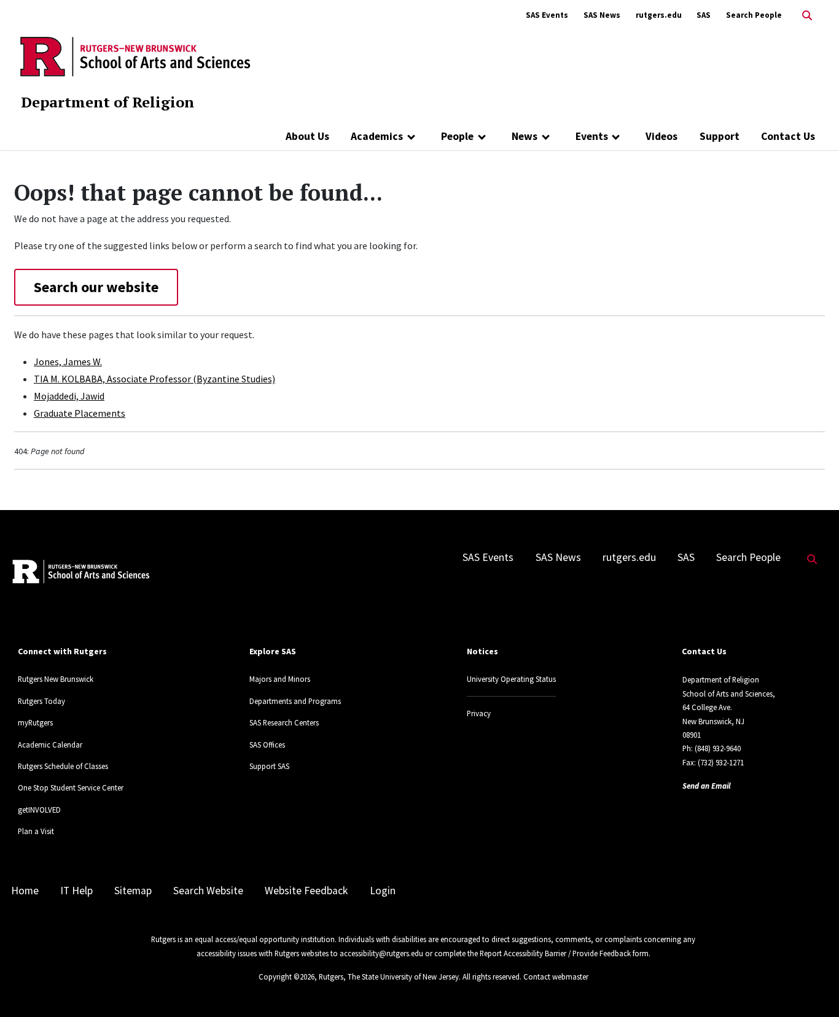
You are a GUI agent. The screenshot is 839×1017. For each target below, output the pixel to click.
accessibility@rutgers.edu (381, 953)
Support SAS (269, 766)
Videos (661, 136)
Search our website (96, 286)
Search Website (208, 890)
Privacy (479, 713)
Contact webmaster (555, 976)
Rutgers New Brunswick (55, 679)
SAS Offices (267, 744)
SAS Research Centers (284, 722)
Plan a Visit (36, 831)
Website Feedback (306, 890)
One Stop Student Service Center (70, 787)
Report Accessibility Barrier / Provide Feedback (555, 953)
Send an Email (706, 786)
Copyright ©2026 (286, 976)
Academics (377, 136)
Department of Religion (107, 102)
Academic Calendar (50, 744)
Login (383, 890)
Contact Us (788, 136)
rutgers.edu (659, 15)
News (524, 136)
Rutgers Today (41, 701)
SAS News (601, 15)
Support (719, 136)
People (457, 136)
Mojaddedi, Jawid (69, 396)
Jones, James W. (68, 361)
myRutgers (35, 722)
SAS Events (547, 15)
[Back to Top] (812, 987)
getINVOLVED (39, 809)
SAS (704, 15)
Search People (754, 15)
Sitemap (133, 890)
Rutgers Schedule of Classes (63, 766)
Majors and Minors (279, 679)
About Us (307, 136)
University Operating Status (511, 679)
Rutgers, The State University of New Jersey (389, 976)
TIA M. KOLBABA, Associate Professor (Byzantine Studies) (154, 379)
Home (25, 890)
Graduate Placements (79, 413)
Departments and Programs (295, 701)
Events (592, 136)
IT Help (76, 890)
